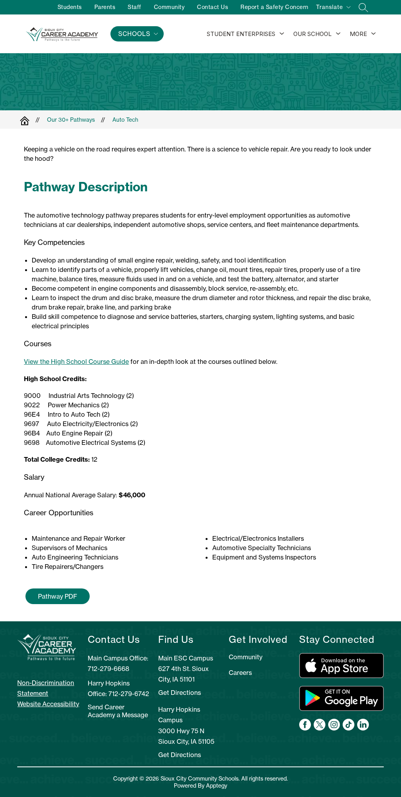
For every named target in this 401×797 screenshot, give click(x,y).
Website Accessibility (48, 704)
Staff (134, 7)
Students (70, 7)
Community (169, 7)
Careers (240, 672)
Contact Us (212, 7)
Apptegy (216, 785)
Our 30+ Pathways (71, 119)
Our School (312, 34)
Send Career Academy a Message (118, 711)
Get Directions (179, 692)
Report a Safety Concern (274, 7)
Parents (105, 7)
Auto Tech (125, 119)
